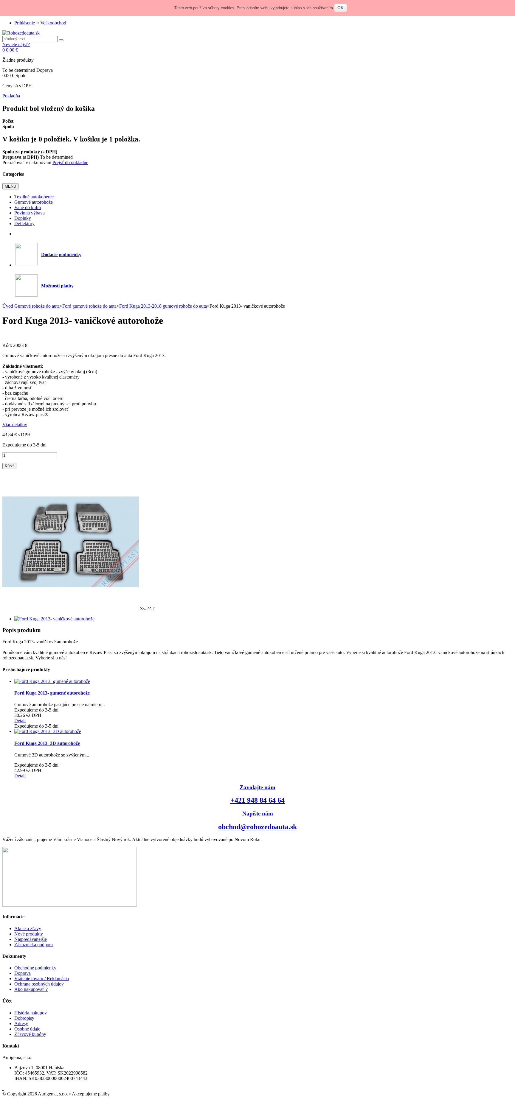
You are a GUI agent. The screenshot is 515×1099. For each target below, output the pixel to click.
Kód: (7, 345)
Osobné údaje (27, 1028)
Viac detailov (14, 424)
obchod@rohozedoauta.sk (257, 827)
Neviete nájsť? (16, 44)
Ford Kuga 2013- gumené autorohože (52, 692)
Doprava (22, 973)
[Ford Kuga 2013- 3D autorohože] (47, 731)
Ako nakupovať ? (31, 989)
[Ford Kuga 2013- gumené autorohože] (52, 681)
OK (340, 7)
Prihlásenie (24, 22)
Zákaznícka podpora (33, 944)
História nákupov (30, 1012)
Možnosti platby (57, 285)
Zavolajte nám (257, 787)
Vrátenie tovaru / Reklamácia (41, 978)
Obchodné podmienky (35, 967)
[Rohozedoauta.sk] (21, 32)
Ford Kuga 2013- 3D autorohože (47, 743)
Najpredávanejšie (30, 939)
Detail (20, 720)
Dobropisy (24, 1018)
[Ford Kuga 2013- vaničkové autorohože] (54, 618)
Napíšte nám (257, 813)
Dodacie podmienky (61, 254)
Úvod (7, 306)
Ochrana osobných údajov (39, 983)
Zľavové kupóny (30, 1034)
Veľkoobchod (53, 22)
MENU (10, 186)
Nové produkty (28, 933)
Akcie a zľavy (27, 928)
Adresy (21, 1023)
